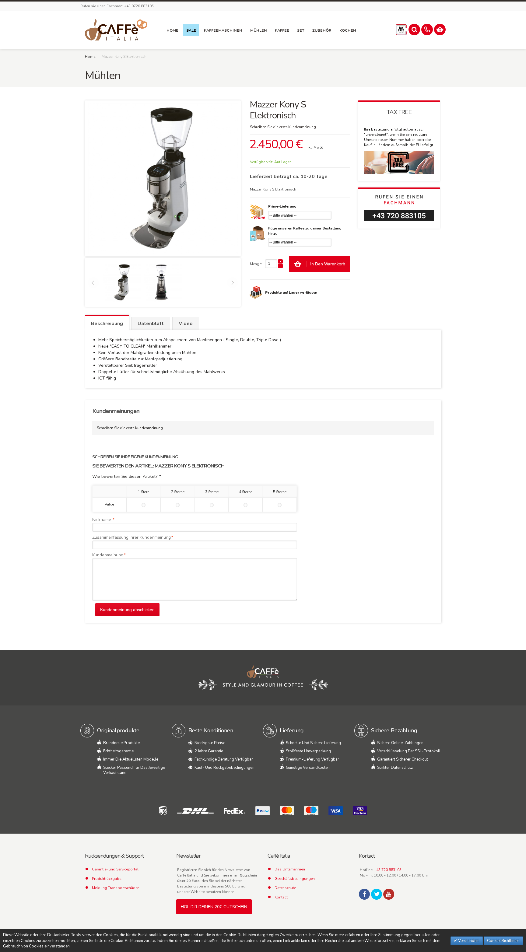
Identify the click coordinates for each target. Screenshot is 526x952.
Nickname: (102, 520)
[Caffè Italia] (116, 29)
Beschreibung (107, 323)
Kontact (281, 897)
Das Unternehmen (290, 869)
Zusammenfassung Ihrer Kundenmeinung (131, 537)
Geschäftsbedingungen (295, 878)
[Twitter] (376, 894)
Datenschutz (285, 887)
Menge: (256, 263)
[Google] (388, 894)
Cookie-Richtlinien (503, 940)
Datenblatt (151, 323)
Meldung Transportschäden (115, 887)
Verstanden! (468, 940)
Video (186, 323)
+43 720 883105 (388, 869)
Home (90, 56)
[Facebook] (364, 894)
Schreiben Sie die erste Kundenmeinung (283, 126)
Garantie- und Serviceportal (115, 869)
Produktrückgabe (106, 878)
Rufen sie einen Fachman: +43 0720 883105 (117, 6)
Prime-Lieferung (282, 206)
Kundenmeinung (107, 555)
